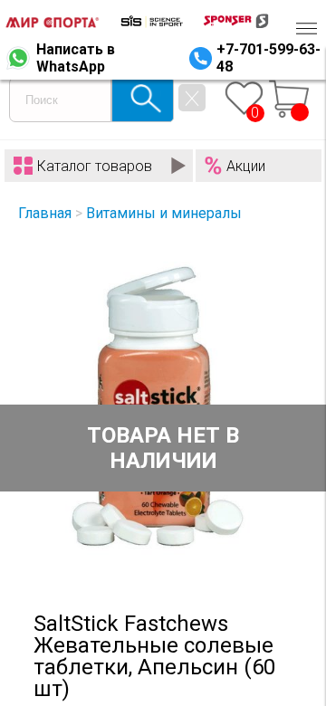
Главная (45, 213)
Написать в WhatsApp (75, 58)
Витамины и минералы (164, 213)
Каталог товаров (94, 166)
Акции (245, 166)
